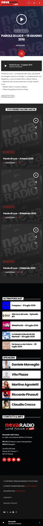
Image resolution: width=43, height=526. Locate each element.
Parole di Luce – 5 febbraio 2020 (19, 268)
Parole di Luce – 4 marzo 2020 (18, 158)
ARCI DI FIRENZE (31, 486)
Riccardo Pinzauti (25, 394)
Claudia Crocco (23, 404)
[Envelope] (18, 460)
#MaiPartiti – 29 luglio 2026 (25, 325)
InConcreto (20, 491)
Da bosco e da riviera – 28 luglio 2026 (24, 345)
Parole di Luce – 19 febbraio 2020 (19, 213)
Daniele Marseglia (25, 364)
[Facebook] (16, 512)
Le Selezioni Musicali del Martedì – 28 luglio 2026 (23, 335)
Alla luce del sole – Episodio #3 (25, 315)
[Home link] (9, 3)
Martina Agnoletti (25, 384)
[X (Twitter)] (7, 512)
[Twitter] (14, 460)
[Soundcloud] (10, 512)
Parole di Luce (21, 31)
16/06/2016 (19, 45)
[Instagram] (4, 460)
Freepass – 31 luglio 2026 (23, 305)
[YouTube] (4, 512)
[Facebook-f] (9, 460)
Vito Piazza (20, 374)
